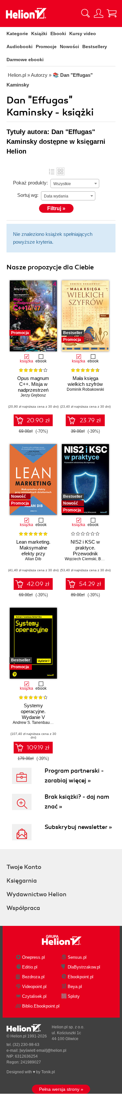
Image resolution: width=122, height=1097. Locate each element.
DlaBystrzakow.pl (84, 967)
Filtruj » (56, 208)
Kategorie (17, 33)
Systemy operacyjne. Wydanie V (33, 711)
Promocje (46, 46)
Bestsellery (94, 46)
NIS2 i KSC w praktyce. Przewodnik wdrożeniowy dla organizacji (85, 553)
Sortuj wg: (27, 195)
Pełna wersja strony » (61, 1089)
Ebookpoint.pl (80, 976)
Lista (52, 171)
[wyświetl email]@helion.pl (43, 1050)
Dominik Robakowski (85, 389)
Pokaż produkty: (30, 182)
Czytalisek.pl (34, 996)
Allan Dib (33, 559)
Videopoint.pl (34, 986)
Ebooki (58, 33)
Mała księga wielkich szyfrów (85, 381)
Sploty (74, 996)
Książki (39, 33)
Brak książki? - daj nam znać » (77, 801)
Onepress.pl (33, 957)
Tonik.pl (48, 1072)
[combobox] (74, 183)
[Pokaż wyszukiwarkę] (85, 13)
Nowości (69, 46)
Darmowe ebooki (25, 59)
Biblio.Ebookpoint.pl (41, 1006)
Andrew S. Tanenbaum (33, 722)
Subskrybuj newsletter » (78, 827)
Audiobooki (20, 46)
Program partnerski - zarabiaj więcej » (74, 775)
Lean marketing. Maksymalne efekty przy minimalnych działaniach (33, 553)
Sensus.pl (77, 957)
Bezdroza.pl (33, 976)
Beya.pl (75, 986)
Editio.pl (29, 967)
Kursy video (82, 33)
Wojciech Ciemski (80, 559)
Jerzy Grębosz (33, 395)
